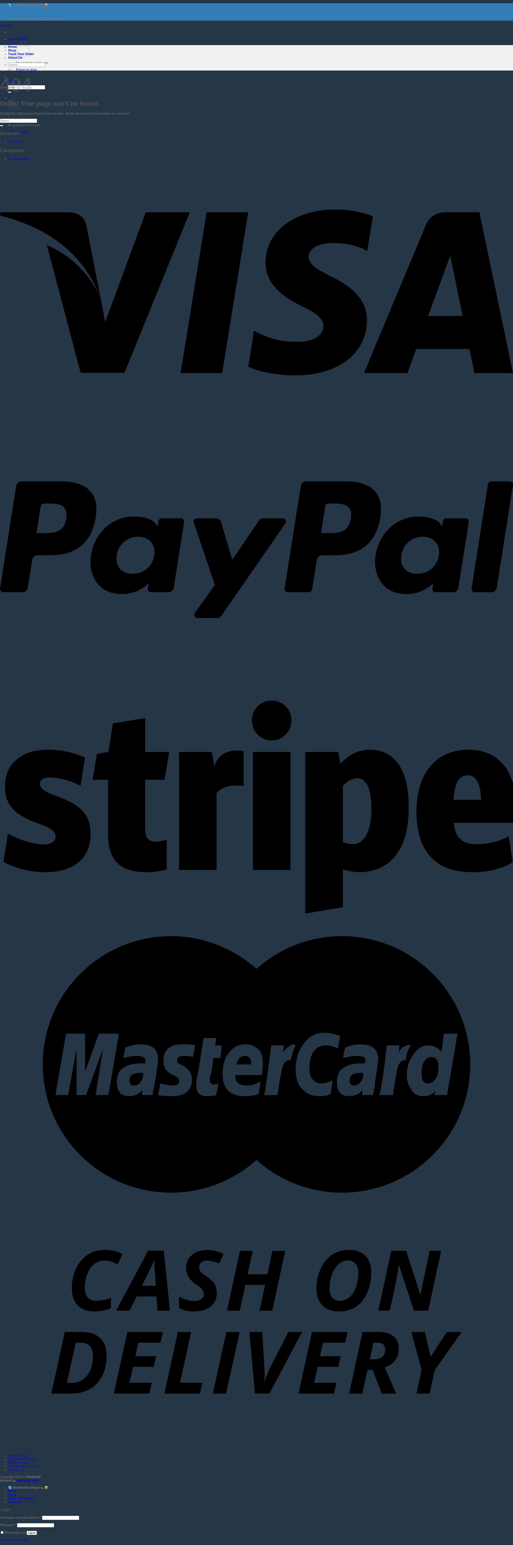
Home (12, 47)
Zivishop (6, 25)
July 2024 (15, 141)
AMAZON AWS (27, 1480)
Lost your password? (14, 1540)
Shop (12, 50)
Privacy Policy (18, 1455)
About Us (15, 57)
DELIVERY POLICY (22, 1459)
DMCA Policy (17, 1463)
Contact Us (16, 1470)
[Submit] (9, 69)
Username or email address (20, 1517)
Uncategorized (18, 159)
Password (8, 1525)
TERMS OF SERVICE (24, 1466)
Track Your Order (21, 1498)
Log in (31, 1532)
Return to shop (26, 69)
